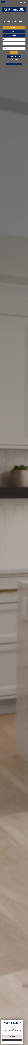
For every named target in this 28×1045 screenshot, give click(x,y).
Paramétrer (12, 1036)
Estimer (14, 35)
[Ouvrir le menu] (3, 2)
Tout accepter (12, 1040)
